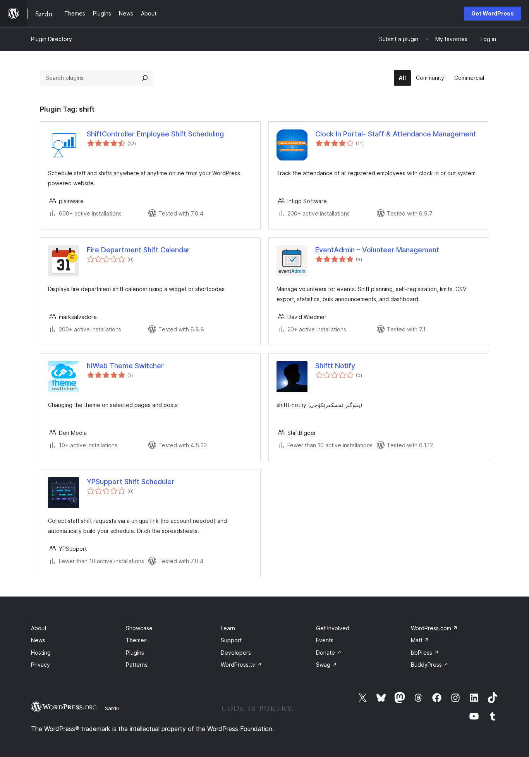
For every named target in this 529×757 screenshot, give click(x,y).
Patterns (137, 664)
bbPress (425, 652)
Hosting (41, 652)
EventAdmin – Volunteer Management (377, 250)
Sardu (112, 708)
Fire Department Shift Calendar (138, 250)
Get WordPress (492, 13)
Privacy (40, 664)
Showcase (139, 628)
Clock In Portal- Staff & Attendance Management (395, 134)
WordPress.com (434, 628)
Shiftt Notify (335, 366)
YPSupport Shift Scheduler (130, 482)
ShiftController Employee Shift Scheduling (155, 134)
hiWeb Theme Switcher (125, 366)
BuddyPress (429, 664)
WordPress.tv (241, 664)
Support (231, 640)
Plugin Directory (51, 39)
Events (324, 640)
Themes (136, 640)
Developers (236, 652)
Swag (326, 664)
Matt (420, 640)
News (38, 640)
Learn (228, 628)
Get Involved (332, 628)
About (38, 628)
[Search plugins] (145, 78)
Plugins (135, 652)
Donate (329, 652)
